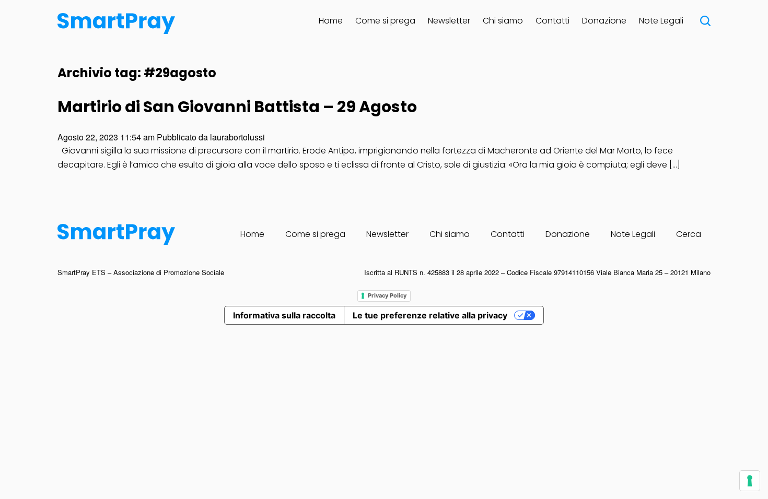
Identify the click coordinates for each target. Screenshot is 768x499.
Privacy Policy (387, 295)
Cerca (688, 234)
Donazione (604, 21)
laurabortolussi (237, 137)
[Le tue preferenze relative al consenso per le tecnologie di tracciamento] (750, 481)
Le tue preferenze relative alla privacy (430, 315)
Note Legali (661, 21)
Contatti (552, 21)
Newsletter (449, 21)
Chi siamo (503, 21)
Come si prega (385, 21)
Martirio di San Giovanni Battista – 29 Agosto (237, 107)
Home (331, 21)
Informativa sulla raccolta (284, 315)
